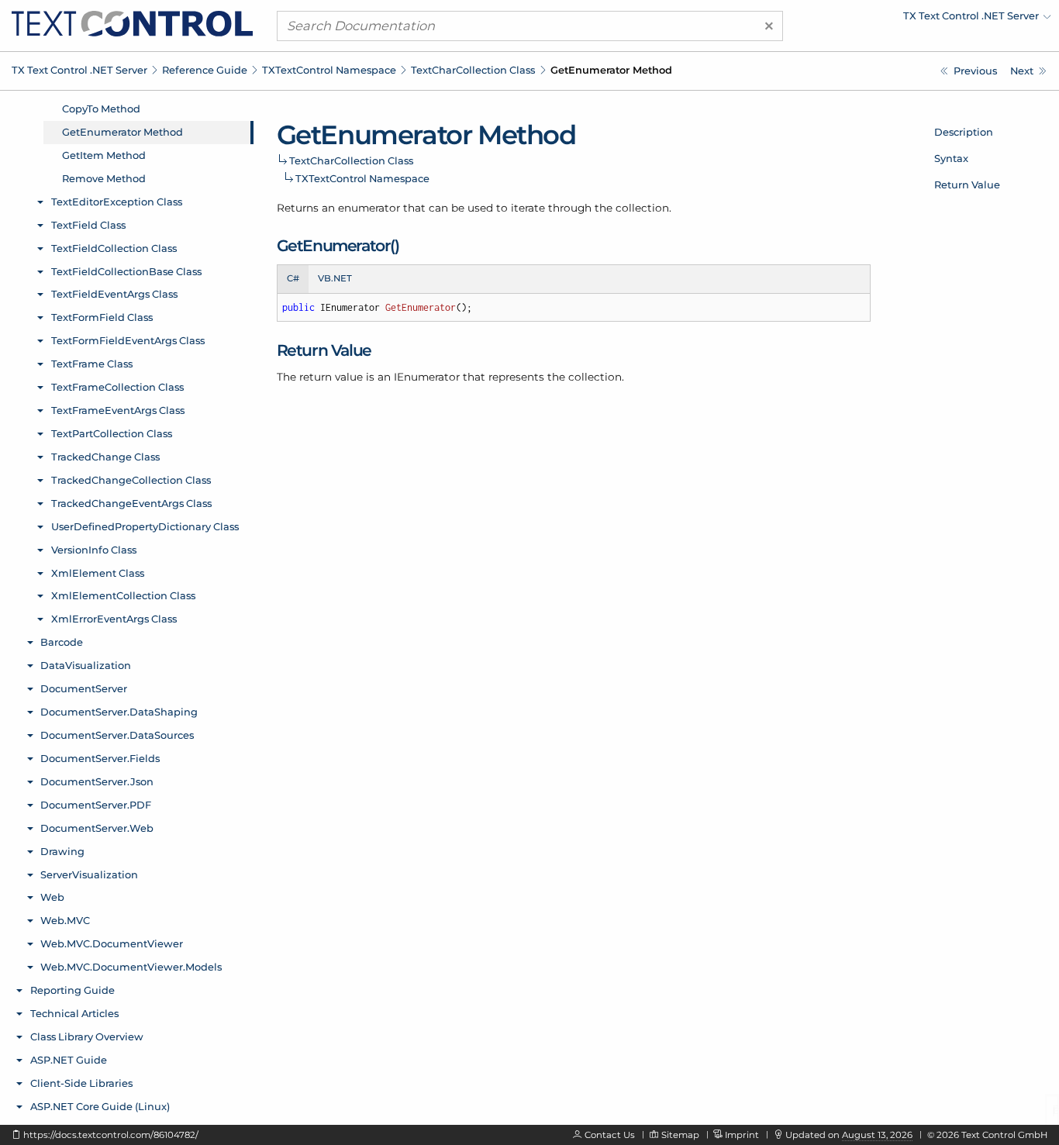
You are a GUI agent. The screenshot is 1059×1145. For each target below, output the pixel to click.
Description (963, 132)
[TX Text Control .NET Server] (132, 22)
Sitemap (680, 1134)
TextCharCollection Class (473, 70)
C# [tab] (293, 278)
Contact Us (610, 1134)
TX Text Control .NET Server (79, 70)
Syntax (951, 158)
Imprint (742, 1134)
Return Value (967, 184)
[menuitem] (915, 19)
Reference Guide (204, 70)
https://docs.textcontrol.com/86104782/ (110, 1134)
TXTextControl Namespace (329, 70)
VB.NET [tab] (335, 278)
